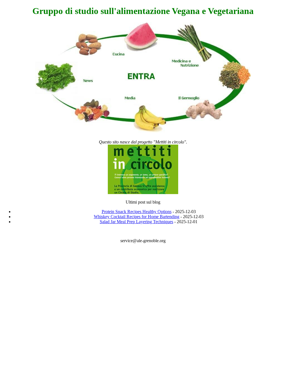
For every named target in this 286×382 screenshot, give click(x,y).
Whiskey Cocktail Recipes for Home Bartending (136, 216)
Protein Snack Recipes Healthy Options (136, 211)
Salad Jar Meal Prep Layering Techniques (136, 221)
